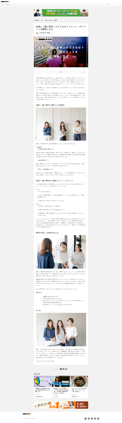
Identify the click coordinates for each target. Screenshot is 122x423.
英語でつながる (48, 20)
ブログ (42, 20)
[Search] (120, 5)
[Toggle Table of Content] (61, 72)
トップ (2, 4)
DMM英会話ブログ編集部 (45, 32)
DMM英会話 (36, 20)
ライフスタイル (47, 361)
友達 (52, 361)
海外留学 (55, 20)
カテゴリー (7, 4)
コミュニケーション (40, 361)
